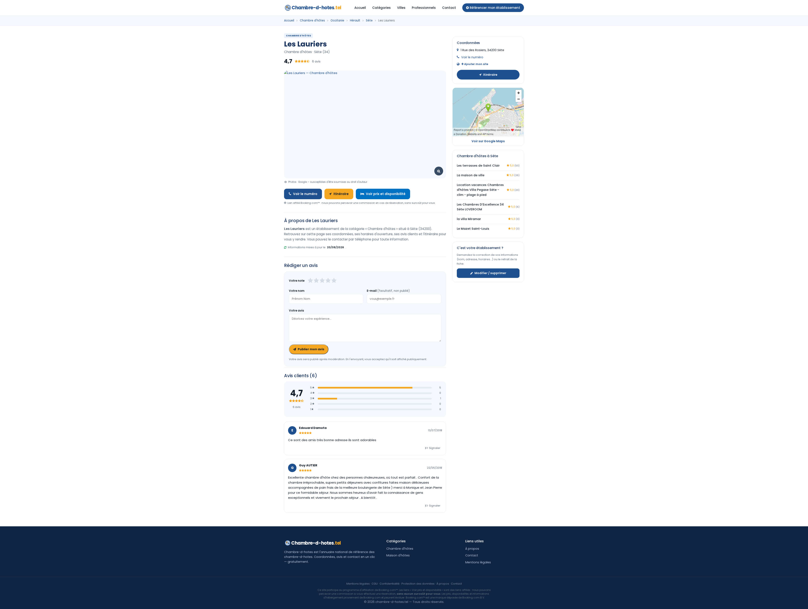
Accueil (360, 7)
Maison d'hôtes (398, 555)
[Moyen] (316, 280)
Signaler (434, 448)
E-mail (388, 291)
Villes (401, 7)
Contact (449, 7)
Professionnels (424, 7)
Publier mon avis (311, 349)
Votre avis (296, 311)
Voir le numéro (305, 194)
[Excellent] (333, 280)
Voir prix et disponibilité (385, 194)
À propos (472, 549)
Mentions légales (478, 562)
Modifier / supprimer (490, 273)
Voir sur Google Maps (488, 141)
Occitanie (337, 21)
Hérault (355, 21)
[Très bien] (328, 280)
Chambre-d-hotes (316, 7)
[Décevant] (310, 280)
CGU (375, 584)
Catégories (381, 7)
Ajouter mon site (476, 64)
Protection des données (418, 584)
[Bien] (322, 280)
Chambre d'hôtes (312, 21)
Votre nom (296, 291)
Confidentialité (390, 584)
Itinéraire (341, 194)
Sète (369, 21)
